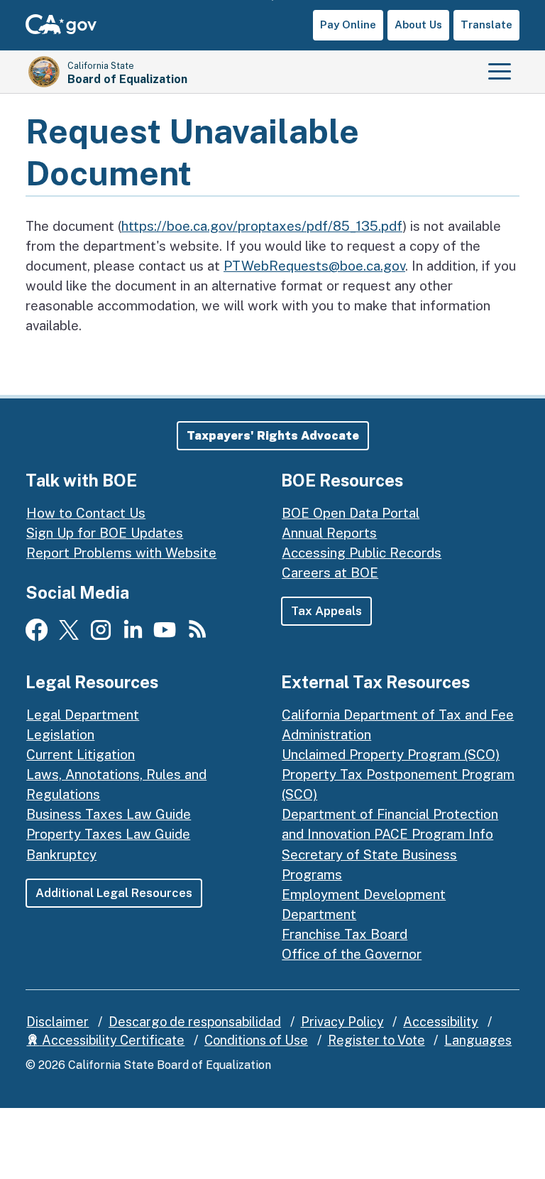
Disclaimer (57, 1021)
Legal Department (82, 714)
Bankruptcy (61, 854)
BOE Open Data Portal (350, 513)
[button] (273, 435)
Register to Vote (376, 1040)
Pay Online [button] (348, 24)
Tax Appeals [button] (326, 611)
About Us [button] (418, 24)
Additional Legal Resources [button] (113, 893)
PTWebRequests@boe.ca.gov (314, 265)
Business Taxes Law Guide (108, 814)
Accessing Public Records (361, 552)
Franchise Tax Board (344, 934)
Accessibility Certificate (112, 1040)
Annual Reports (329, 532)
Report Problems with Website (121, 552)
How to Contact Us (85, 513)
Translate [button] (486, 24)
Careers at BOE (330, 572)
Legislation (60, 734)
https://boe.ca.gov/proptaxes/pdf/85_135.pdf (261, 226)
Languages (478, 1040)
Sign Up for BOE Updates (104, 532)
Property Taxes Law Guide (108, 834)
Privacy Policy (342, 1021)
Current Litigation (80, 754)
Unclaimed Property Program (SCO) (391, 754)
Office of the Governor (352, 954)
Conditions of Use (256, 1040)
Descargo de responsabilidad (195, 1021)
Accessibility (440, 1021)
